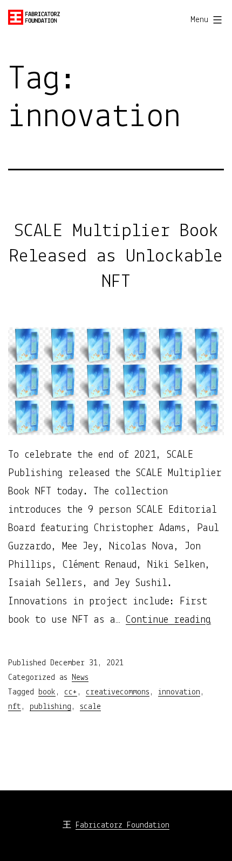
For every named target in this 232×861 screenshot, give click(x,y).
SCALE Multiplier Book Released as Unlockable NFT (116, 257)
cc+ (70, 692)
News (80, 677)
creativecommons (117, 692)
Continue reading (168, 620)
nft (14, 706)
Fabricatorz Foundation (122, 825)
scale (90, 706)
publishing (50, 706)
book (47, 692)
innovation (179, 692)
